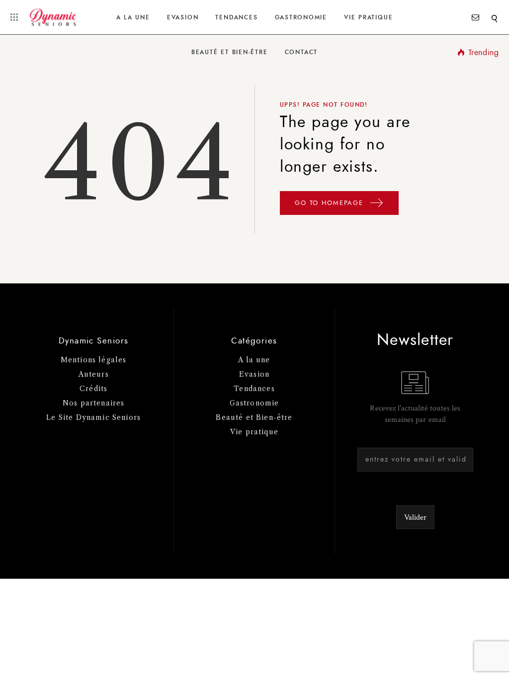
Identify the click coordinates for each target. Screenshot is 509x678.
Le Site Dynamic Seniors (93, 417)
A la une (133, 17)
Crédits (93, 388)
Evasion (182, 17)
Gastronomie (301, 17)
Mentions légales (94, 359)
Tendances (236, 17)
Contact (301, 52)
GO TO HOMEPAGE (330, 203)
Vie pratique (254, 431)
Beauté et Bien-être (229, 52)
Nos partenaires (94, 403)
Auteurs (94, 374)
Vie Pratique (368, 17)
